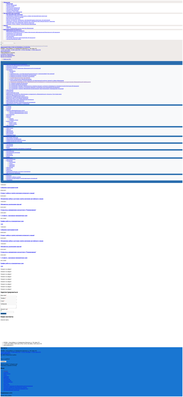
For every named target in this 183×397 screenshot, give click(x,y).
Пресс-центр (6, 373)
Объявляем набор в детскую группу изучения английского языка (22, 199)
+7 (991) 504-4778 (15, 50)
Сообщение (4, 304)
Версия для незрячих (6, 56)
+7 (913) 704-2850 (25, 50)
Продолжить (9, 54)
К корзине (3, 54)
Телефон (3, 298)
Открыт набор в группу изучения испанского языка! (17, 193)
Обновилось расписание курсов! (11, 204)
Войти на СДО (7, 59)
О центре (5, 372)
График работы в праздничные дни (12, 221)
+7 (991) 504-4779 (36, 50)
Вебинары (6, 378)
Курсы (5, 375)
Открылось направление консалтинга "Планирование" (18, 210)
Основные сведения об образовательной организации (18, 386)
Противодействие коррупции (11, 390)
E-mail (3, 301)
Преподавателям (8, 382)
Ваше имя (4, 295)
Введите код (4, 309)
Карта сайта (6, 384)
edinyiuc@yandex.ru (5, 51)
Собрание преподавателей (9, 187)
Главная (5, 371)
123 (2, 224)
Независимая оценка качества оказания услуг (15, 388)
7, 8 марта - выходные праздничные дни (14, 215)
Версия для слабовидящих (8, 55)
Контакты (6, 383)
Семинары (6, 376)
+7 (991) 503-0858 (5, 50)
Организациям (7, 380)
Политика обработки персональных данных (15, 387)
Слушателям (6, 379)
